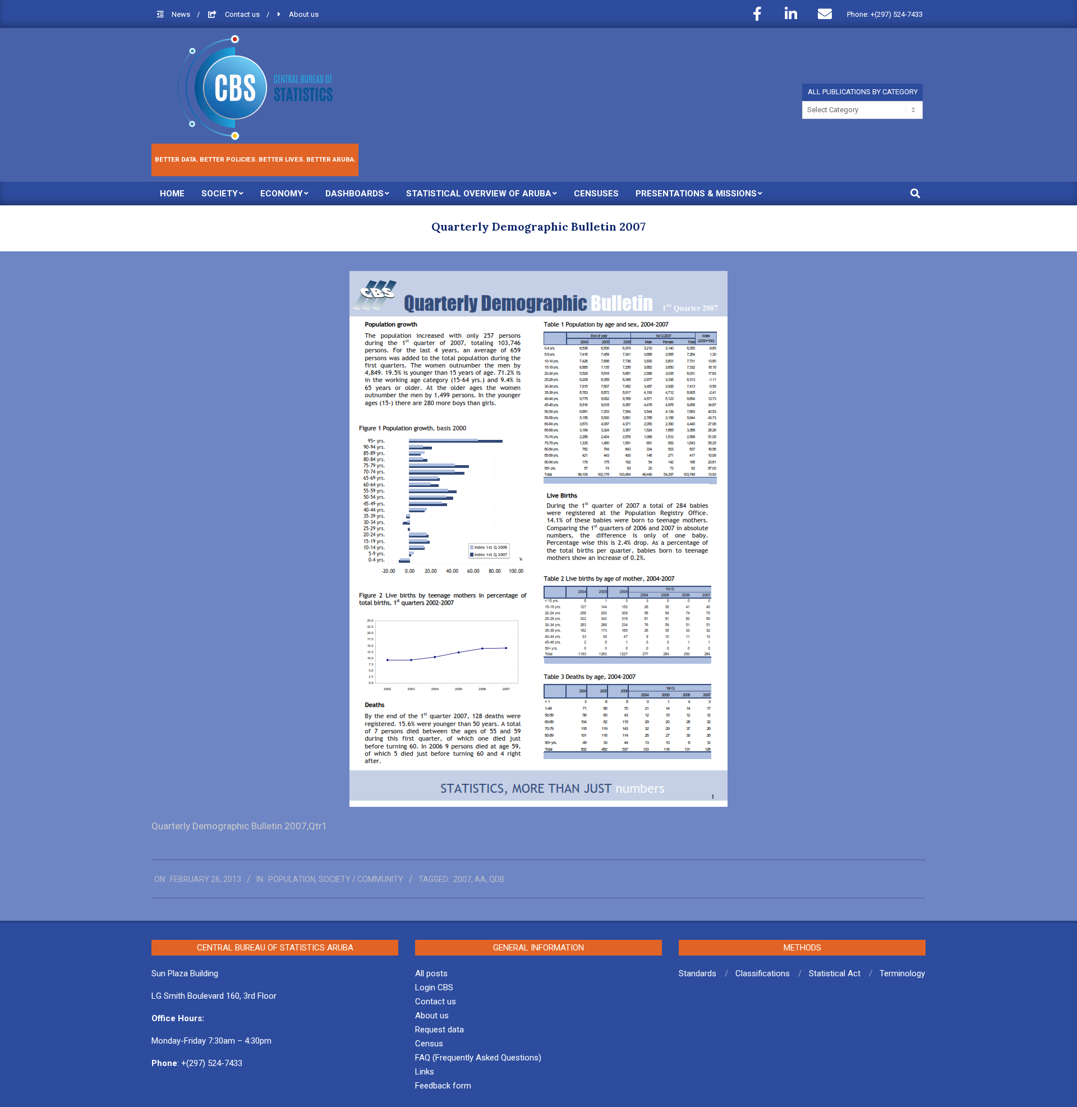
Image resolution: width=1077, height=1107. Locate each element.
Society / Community (361, 879)
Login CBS (434, 987)
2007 (462, 879)
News (182, 14)
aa (480, 879)
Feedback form (443, 1086)
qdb (497, 879)
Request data (439, 1030)
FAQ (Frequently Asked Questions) (478, 1058)
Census (429, 1044)
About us (304, 14)
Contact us (243, 14)
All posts (431, 973)
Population (291, 879)
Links (424, 1072)
